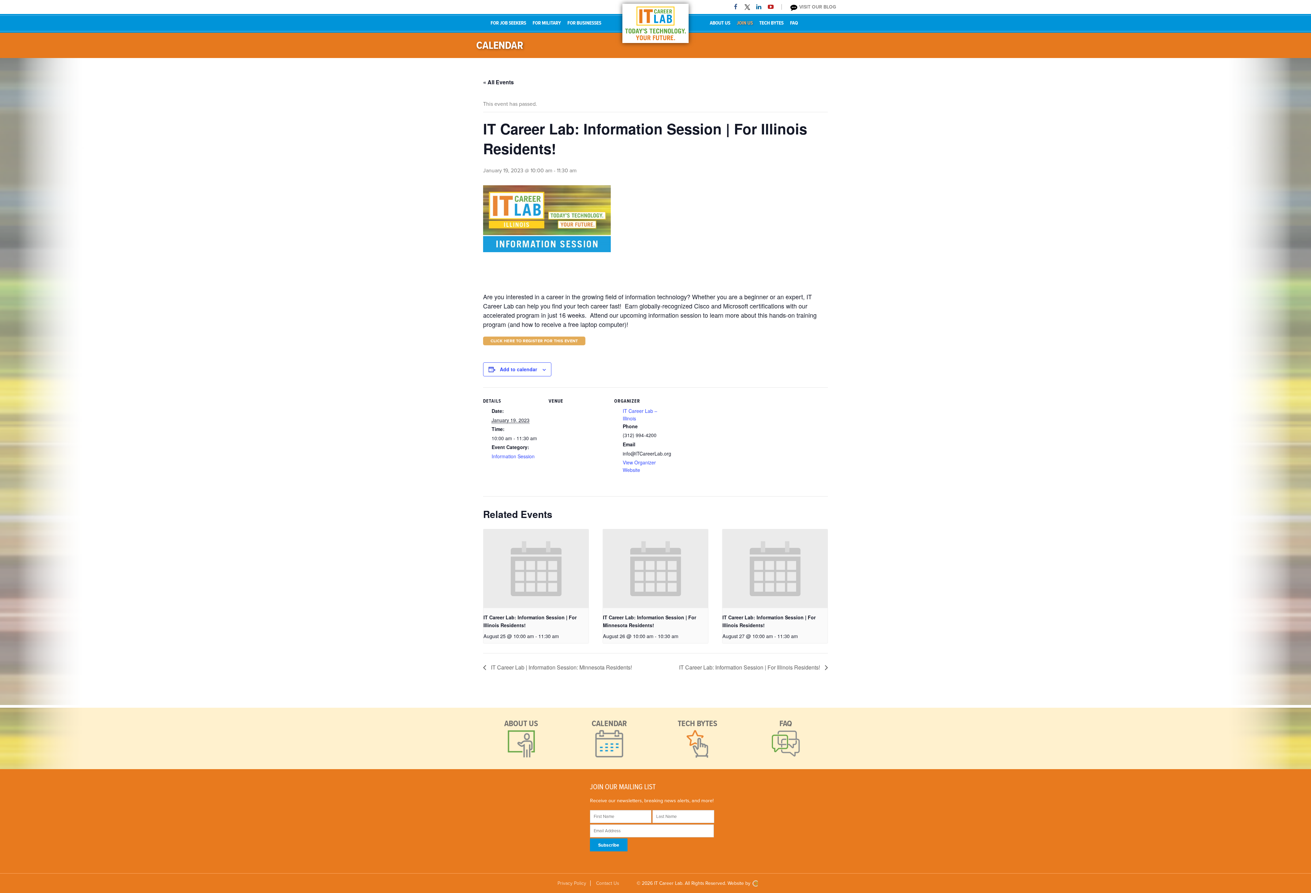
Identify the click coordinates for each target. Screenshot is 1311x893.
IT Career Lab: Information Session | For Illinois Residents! (750, 667)
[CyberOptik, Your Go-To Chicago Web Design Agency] (755, 883)
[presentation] (536, 568)
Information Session (513, 456)
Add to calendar (518, 369)
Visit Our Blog (817, 7)
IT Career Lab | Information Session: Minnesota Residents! (561, 667)
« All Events (498, 82)
